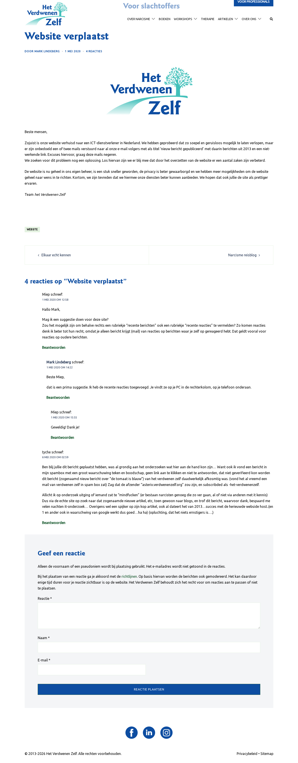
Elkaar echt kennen (56, 255)
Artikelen (225, 19)
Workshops (183, 19)
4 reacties (94, 51)
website (32, 229)
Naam (44, 638)
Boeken (164, 19)
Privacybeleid (247, 754)
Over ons (249, 19)
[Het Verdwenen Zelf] (46, 14)
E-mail (44, 660)
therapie (207, 19)
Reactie (45, 598)
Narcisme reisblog (242, 255)
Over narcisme (138, 19)
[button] (271, 19)
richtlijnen (129, 576)
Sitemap (266, 754)
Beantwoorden (53, 347)
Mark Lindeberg (47, 51)
